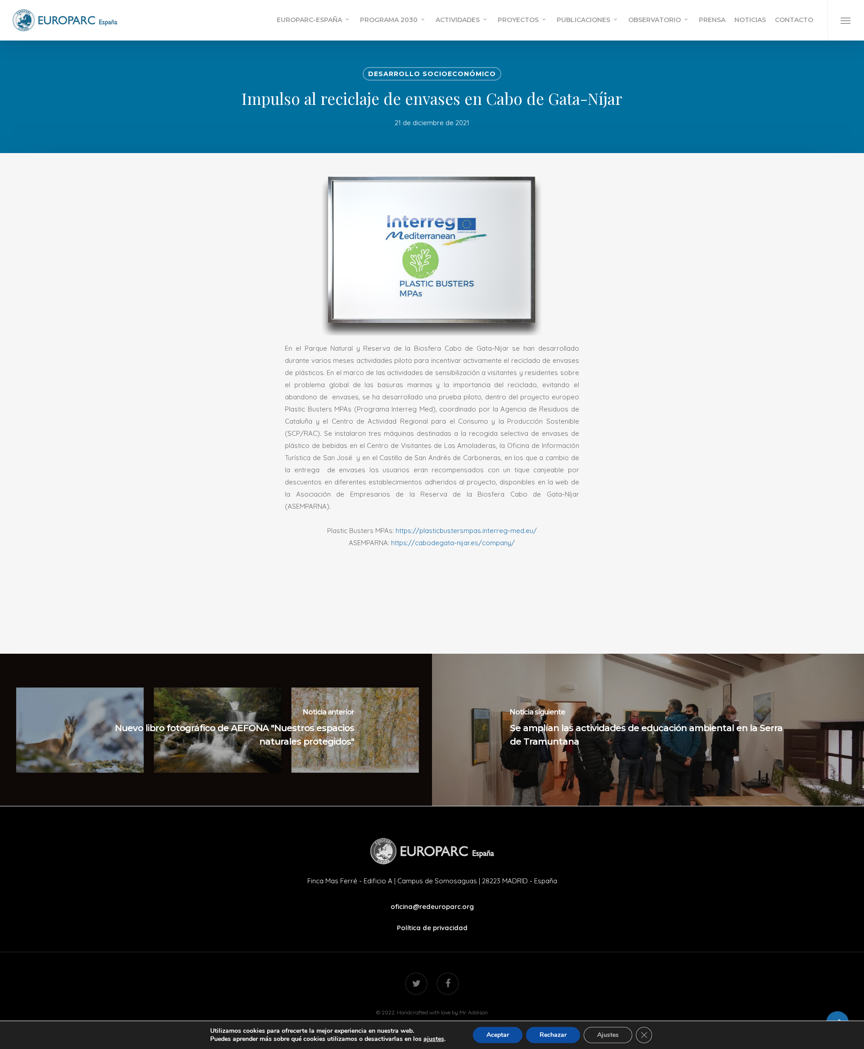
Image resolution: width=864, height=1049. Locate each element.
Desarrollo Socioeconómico (432, 74)
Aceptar (497, 1035)
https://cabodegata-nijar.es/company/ (453, 542)
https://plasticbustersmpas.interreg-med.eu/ (466, 530)
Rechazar (553, 1035)
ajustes (433, 1039)
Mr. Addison (473, 1012)
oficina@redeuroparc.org (432, 906)
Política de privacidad (432, 927)
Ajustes (608, 1035)
